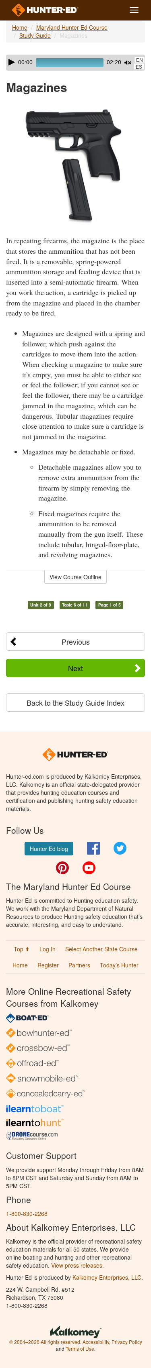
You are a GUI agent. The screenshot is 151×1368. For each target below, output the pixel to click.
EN (139, 60)
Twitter (120, 848)
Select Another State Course (101, 949)
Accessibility (96, 1341)
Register (48, 965)
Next (75, 668)
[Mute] (127, 62)
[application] (75, 63)
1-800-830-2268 (27, 1213)
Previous (76, 641)
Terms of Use (80, 1348)
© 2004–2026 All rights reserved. (45, 1341)
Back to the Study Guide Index (75, 702)
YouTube (89, 867)
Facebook (93, 848)
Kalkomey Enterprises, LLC (106, 1277)
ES (139, 67)
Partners (79, 965)
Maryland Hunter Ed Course (72, 27)
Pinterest (62, 867)
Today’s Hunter (119, 965)
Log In (47, 949)
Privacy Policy (127, 1341)
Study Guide (35, 35)
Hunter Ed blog (49, 849)
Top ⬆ (22, 949)
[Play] (11, 62)
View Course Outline (75, 577)
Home (19, 27)
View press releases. (77, 1265)
